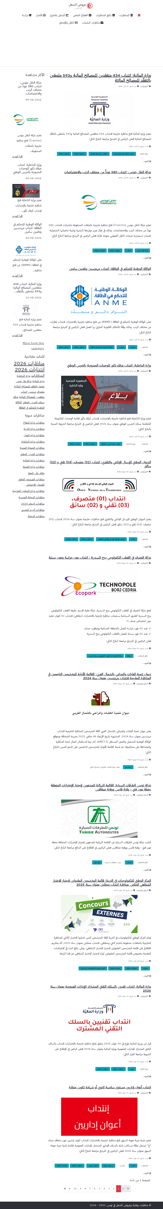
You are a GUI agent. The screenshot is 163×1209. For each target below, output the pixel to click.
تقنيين (132, 1069)
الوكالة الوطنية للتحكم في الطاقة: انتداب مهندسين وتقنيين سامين (110, 268)
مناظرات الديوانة (36, 516)
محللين (145, 968)
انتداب (128, 250)
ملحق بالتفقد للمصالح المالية (124, 153)
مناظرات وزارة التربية (34, 429)
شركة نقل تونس (142, 250)
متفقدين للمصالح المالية (99, 153)
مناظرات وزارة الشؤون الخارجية (28, 491)
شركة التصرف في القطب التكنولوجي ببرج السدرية (105, 656)
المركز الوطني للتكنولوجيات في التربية (93, 968)
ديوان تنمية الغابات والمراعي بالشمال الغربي (105, 767)
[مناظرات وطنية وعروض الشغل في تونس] (80, 6)
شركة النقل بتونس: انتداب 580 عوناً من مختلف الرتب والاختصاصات (107, 172)
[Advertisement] (81, 45)
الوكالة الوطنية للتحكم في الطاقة (101, 347)
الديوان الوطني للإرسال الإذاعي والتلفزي (111, 539)
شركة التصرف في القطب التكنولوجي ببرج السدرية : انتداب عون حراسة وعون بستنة (100, 557)
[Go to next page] (70, 1188)
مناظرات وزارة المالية (33, 460)
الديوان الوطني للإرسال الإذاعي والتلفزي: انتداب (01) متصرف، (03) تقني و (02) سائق (100, 464)
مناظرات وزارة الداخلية (32, 442)
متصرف (132, 347)
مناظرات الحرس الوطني (32, 454)
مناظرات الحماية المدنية (32, 448)
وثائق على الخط (36, 473)
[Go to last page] (65, 1188)
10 (75, 1188)
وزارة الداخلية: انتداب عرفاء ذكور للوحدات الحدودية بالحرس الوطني (109, 365)
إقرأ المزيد (17, 156)
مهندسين (128, 767)
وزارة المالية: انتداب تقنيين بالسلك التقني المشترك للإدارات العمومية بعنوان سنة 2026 (100, 988)
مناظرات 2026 (79, 153)
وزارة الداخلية (130, 444)
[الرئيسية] (139, 15)
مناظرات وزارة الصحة (33, 467)
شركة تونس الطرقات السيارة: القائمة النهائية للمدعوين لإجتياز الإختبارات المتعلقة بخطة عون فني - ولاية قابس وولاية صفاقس (101, 787)
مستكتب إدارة (108, 1165)
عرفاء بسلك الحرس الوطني (110, 444)
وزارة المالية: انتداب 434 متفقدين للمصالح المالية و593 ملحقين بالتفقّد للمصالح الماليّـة (100, 77)
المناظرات (143, 86)
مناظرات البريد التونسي (32, 510)
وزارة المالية (144, 153)
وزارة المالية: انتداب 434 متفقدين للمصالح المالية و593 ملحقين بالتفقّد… (27, 288)
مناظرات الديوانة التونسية (31, 497)
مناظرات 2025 (118, 1069)
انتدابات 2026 (64, 153)
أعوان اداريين (93, 1165)
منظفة (129, 656)
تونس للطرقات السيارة (113, 862)
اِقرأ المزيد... (147, 161)
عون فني (97, 862)
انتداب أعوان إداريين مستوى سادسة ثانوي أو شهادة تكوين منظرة (110, 1087)
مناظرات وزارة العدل (34, 435)
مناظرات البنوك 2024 (32, 504)
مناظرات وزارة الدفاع (33, 423)
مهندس (121, 347)
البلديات (122, 1165)
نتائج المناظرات (143, 656)
